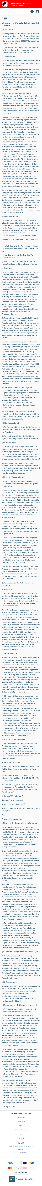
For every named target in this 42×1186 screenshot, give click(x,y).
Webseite (5, 632)
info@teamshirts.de (30, 617)
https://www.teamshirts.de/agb (13, 179)
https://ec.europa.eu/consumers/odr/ (15, 991)
